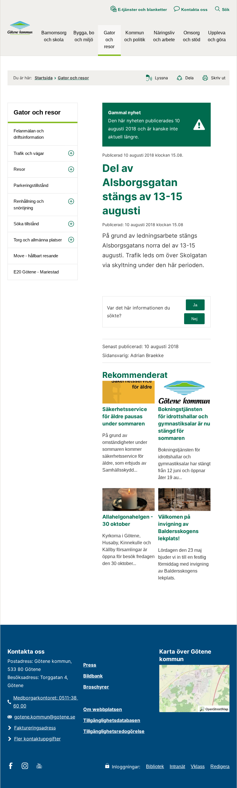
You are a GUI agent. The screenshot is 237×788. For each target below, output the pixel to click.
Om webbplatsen (102, 709)
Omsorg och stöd (191, 36)
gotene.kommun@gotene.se (44, 717)
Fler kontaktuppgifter (37, 739)
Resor (19, 169)
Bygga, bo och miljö (83, 36)
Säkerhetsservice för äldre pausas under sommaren (124, 416)
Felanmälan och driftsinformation (29, 134)
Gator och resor (109, 39)
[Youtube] (40, 766)
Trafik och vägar (29, 153)
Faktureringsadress (35, 728)
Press (89, 665)
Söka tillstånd (26, 223)
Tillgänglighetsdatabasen (111, 720)
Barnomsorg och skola (53, 36)
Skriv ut (218, 77)
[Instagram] (26, 766)
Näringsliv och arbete (164, 36)
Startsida (44, 77)
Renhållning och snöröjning (29, 204)
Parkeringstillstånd (31, 185)
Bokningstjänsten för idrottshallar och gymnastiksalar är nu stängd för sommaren (184, 423)
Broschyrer (96, 687)
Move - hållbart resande (36, 255)
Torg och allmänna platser (38, 239)
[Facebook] (12, 766)
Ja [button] (195, 305)
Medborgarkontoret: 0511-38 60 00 (45, 702)
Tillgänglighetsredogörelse (114, 731)
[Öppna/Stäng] (71, 153)
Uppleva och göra (217, 36)
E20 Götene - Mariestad (36, 271)
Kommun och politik (134, 36)
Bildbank (93, 676)
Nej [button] (194, 318)
